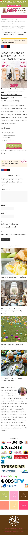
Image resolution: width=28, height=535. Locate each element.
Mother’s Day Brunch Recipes (13, 277)
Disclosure (7, 28)
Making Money (14, 495)
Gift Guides (23, 495)
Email (3, 213)
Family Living (14, 505)
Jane (2, 92)
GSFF (14, 10)
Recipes (23, 505)
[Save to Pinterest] (5, 46)
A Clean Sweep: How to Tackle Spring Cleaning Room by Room (13, 311)
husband (9, 398)
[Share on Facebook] (2, 46)
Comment (5, 189)
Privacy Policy (14, 532)
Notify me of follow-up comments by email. (9, 225)
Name (4, 205)
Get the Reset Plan (14, 5)
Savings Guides (4, 495)
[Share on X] (8, 46)
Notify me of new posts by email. (13, 234)
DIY (4, 505)
